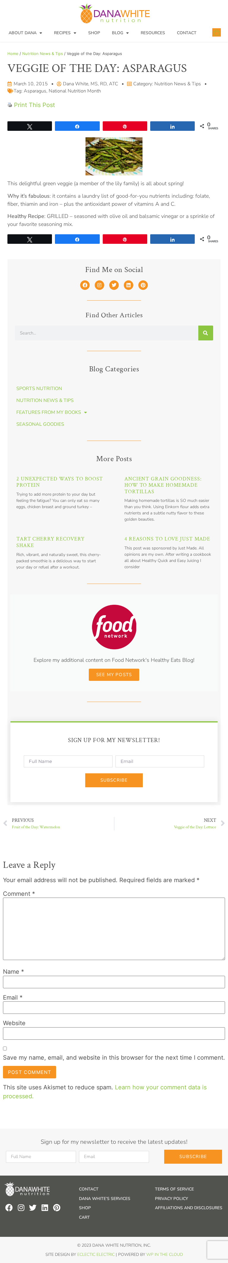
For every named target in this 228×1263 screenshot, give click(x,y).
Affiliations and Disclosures (188, 1208)
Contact (187, 33)
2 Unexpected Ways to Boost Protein (59, 482)
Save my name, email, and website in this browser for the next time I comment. (114, 1058)
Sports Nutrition (39, 388)
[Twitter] (114, 285)
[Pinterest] (143, 285)
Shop (94, 33)
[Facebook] (85, 285)
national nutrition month (75, 91)
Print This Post (34, 105)
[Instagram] (99, 285)
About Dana (23, 33)
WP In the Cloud (164, 1254)
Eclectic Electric (96, 1254)
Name (13, 972)
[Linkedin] (128, 285)
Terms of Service (174, 1189)
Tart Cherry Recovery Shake (50, 542)
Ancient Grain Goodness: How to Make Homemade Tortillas (163, 485)
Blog (117, 33)
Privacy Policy (171, 1198)
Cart (84, 1217)
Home (12, 53)
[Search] (205, 333)
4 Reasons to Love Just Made (167, 538)
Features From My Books (48, 412)
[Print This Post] (9, 105)
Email (13, 997)
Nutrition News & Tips (42, 53)
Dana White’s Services (104, 1198)
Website (14, 1023)
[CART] (216, 32)
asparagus (35, 91)
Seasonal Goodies (40, 424)
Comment (19, 894)
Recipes (62, 33)
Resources (153, 33)
